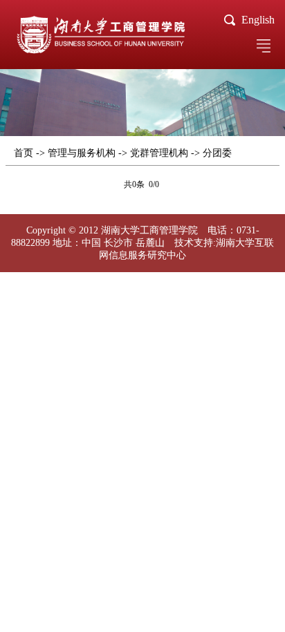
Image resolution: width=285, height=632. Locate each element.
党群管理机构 (159, 153)
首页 (23, 153)
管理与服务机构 (82, 153)
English (258, 20)
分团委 (217, 153)
